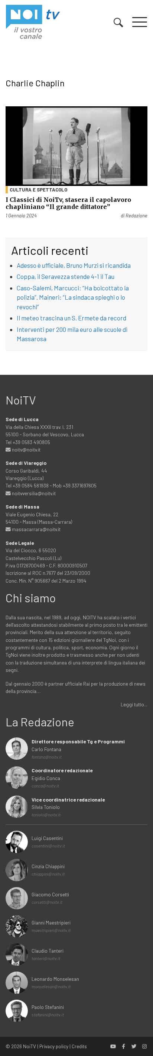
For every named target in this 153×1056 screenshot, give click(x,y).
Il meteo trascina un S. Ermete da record (71, 318)
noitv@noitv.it (25, 449)
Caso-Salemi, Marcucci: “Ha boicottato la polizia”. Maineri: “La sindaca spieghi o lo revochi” (73, 297)
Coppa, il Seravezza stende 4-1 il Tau (65, 276)
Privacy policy (53, 1046)
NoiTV (29, 1046)
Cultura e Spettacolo (38, 190)
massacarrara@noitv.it (36, 529)
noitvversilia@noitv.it (33, 493)
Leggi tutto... (134, 704)
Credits (79, 1046)
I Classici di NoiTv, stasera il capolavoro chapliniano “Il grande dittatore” (68, 203)
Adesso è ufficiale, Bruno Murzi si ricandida (74, 265)
